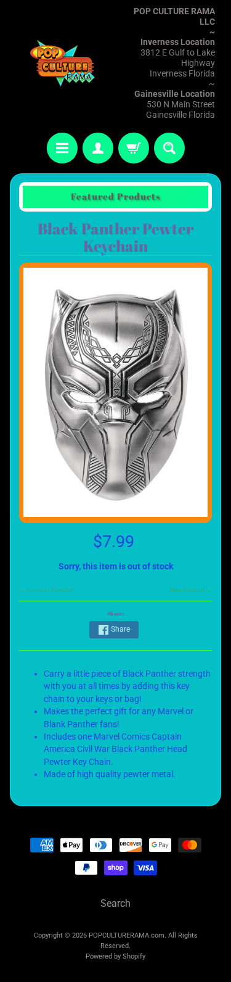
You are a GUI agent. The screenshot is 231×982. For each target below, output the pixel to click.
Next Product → (190, 590)
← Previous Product (46, 590)
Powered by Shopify (115, 956)
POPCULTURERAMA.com (126, 935)
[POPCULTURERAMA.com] (63, 63)
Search (115, 903)
